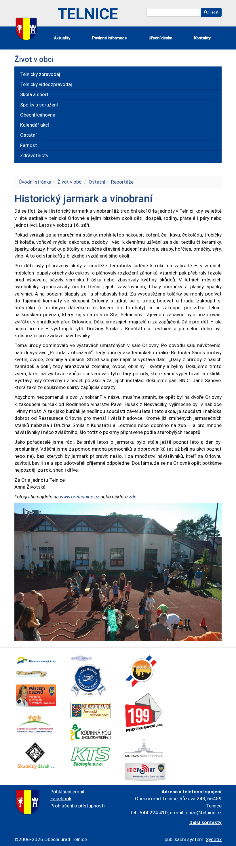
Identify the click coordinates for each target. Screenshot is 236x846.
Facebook (60, 798)
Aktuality (62, 38)
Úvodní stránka (35, 182)
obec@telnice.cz (204, 812)
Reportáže (122, 182)
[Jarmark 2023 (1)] (118, 571)
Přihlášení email (67, 791)
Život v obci (70, 182)
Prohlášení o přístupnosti (77, 806)
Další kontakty (205, 822)
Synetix (214, 839)
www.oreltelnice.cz (79, 497)
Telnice (88, 14)
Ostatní (97, 182)
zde (132, 497)
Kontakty (202, 38)
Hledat (213, 12)
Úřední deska (160, 38)
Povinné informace (109, 38)
